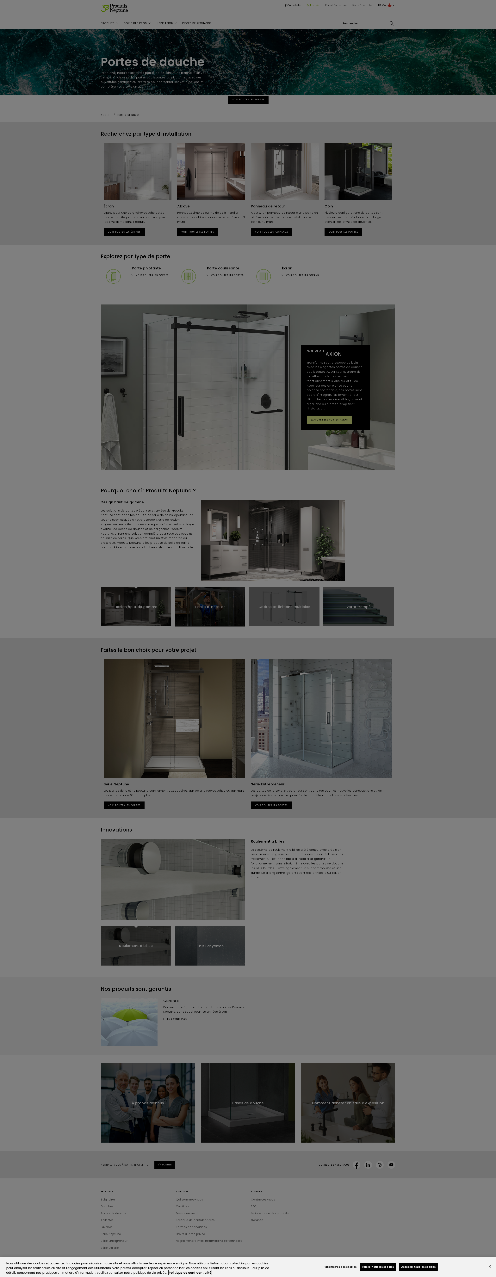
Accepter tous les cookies (418, 1267)
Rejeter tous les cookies (378, 1267)
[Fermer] (490, 1266)
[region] (248, 1267)
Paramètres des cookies (340, 1267)
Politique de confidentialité (190, 1272)
